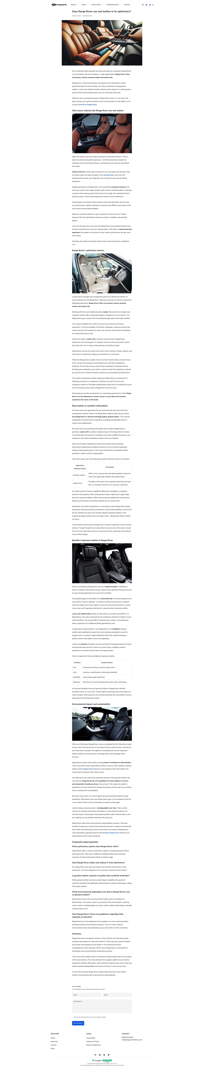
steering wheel (108, 175)
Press (53, 1048)
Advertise (54, 1041)
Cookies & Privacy (92, 1041)
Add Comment (77, 1001)
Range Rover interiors (92, 769)
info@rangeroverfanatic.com (132, 1040)
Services (127, 5)
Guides (83, 5)
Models (73, 5)
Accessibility (90, 1038)
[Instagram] (150, 4)
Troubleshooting (112, 5)
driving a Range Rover (111, 833)
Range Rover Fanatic (100, 1063)
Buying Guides (96, 5)
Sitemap (108, 1063)
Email (106, 995)
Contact (53, 1045)
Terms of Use (114, 1063)
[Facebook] (142, 4)
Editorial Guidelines (93, 1045)
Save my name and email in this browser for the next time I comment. (90, 1017)
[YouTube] (108, 1054)
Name (75, 995)
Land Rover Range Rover (87, 104)
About (53, 1038)
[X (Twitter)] (146, 4)
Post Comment (78, 1023)
